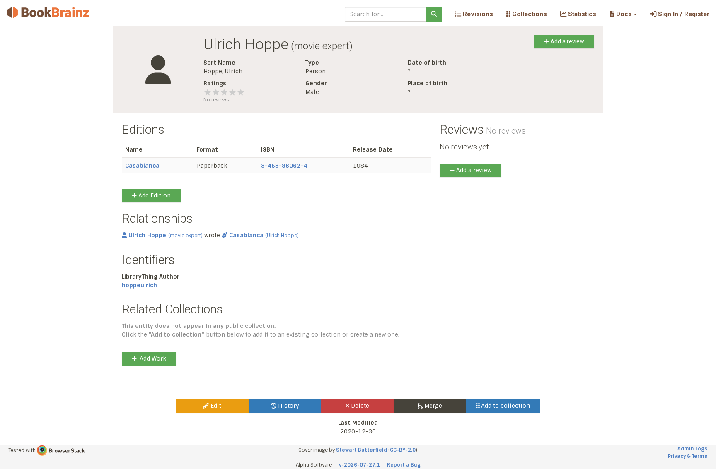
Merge (432, 405)
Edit (215, 405)
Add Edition (154, 195)
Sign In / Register (682, 14)
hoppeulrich (139, 285)
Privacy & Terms (687, 456)
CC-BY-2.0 (403, 450)
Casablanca (142, 165)
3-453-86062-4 (284, 165)
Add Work (153, 358)
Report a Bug (404, 465)
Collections (528, 14)
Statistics (581, 14)
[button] (623, 14)
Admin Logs (692, 448)
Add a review (566, 41)
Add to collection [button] (504, 405)
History (287, 405)
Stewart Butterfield (361, 450)
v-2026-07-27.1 (359, 465)
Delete (359, 405)
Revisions (477, 14)
